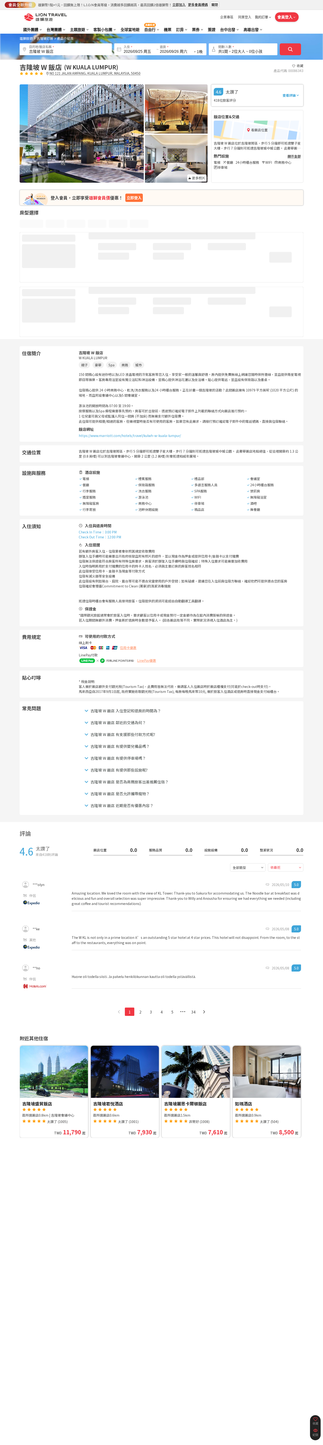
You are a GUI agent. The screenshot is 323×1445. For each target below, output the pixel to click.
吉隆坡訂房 (45, 38)
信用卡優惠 (128, 647)
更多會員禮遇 (198, 4)
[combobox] (248, 867)
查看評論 (289, 95)
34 (193, 1012)
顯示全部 (294, 156)
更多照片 (198, 178)
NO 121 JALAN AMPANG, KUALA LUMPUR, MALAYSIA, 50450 (94, 73)
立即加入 (179, 4)
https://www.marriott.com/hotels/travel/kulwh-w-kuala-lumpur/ (130, 435)
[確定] (290, 49)
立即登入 (134, 197)
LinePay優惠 (146, 660)
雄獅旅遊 (26, 38)
